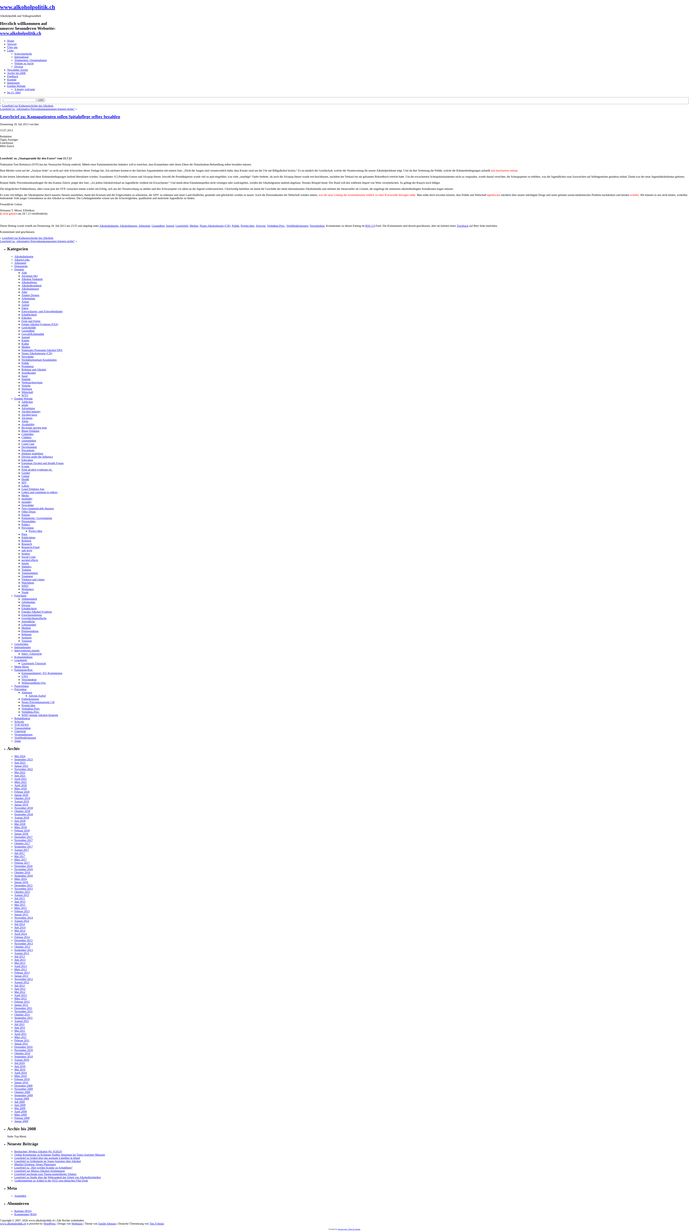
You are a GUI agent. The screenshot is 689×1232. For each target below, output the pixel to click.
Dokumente (21, 266)
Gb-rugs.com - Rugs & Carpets (349, 1229)
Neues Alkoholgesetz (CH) (215, 225)
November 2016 (23, 869)
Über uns (12, 47)
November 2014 (23, 917)
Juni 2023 (19, 762)
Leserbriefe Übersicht (34, 663)
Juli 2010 (19, 1063)
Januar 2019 (21, 804)
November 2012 (23, 979)
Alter (24, 292)
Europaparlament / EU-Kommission (42, 673)
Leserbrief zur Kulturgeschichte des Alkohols (27, 105)
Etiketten (27, 317)
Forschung (20, 595)
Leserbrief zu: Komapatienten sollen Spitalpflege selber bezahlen (60, 116)
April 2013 (20, 966)
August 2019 (21, 801)
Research (27, 543)
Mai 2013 (19, 962)
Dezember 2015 (23, 885)
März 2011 (20, 1037)
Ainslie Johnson (107, 1223)
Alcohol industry (31, 411)
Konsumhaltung (23, 657)
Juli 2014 (19, 924)
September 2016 (23, 875)
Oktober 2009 (22, 1092)
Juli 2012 (19, 985)
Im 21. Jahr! (14, 92)
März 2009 (20, 1114)
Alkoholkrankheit (31, 285)
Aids (24, 272)
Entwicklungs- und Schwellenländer (42, 311)
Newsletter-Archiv (17, 69)
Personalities (29, 521)
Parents (26, 514)
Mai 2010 (19, 1069)
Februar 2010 (22, 1079)
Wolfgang (77, 1223)
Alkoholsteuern (128, 225)
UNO (25, 676)
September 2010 (23, 1056)
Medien (194, 225)
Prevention (28, 527)
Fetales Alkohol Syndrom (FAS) (40, 324)
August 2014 (21, 920)
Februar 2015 (22, 911)
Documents (28, 450)
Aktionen (27, 692)
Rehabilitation (22, 718)
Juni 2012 (19, 988)
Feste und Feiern (31, 321)
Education (27, 460)
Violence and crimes (33, 579)
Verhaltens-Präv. (31, 708)
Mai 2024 (19, 756)
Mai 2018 (19, 824)
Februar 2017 (22, 862)
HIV (24, 482)
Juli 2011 (19, 1024)
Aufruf (25, 304)
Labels (25, 485)
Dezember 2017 (23, 836)
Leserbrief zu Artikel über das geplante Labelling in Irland (47, 1158)
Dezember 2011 (23, 1008)
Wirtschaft (27, 392)
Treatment (27, 576)
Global (25, 476)
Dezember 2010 (23, 1046)
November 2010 (23, 1050)
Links (10, 50)
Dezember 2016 (23, 866)
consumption (29, 440)
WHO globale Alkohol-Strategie (40, 715)
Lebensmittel (29, 624)
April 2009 (20, 1111)
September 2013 (23, 950)
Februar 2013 (22, 972)
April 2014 (20, 933)
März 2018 (20, 827)
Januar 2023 (21, 765)
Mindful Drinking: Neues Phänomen (35, 1164)
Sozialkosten (29, 372)
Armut (25, 301)
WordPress (49, 1223)
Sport (25, 376)
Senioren (27, 637)
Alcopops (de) (30, 275)
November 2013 (23, 943)
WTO (25, 395)
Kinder (25, 340)
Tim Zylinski (156, 1223)
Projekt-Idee (247, 225)
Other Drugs (29, 511)
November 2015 (23, 888)
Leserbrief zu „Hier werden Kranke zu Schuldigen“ (43, 1167)
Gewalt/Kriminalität (33, 334)
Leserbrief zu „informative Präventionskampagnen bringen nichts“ (37, 109)
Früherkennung (30, 699)
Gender (26, 472)
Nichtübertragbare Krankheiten (39, 359)
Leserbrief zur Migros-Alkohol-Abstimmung (39, 1170)
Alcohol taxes (29, 414)
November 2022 (23, 769)
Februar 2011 (21, 1040)
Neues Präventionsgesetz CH (38, 702)
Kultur (25, 343)
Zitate (17, 741)
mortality (27, 501)
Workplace (28, 589)
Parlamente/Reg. (23, 669)
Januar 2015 (21, 914)
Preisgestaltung (30, 631)
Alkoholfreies (29, 282)
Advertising (28, 408)
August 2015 (21, 895)
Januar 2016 (21, 882)
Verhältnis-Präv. (276, 225)
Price (24, 534)
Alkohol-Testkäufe (32, 279)
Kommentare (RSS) (25, 1214)
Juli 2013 (19, 956)
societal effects (30, 560)
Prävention (20, 689)
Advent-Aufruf (37, 695)
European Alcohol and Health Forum (43, 463)
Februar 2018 (22, 830)
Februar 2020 (22, 791)
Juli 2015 (19, 898)
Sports (25, 563)
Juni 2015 (19, 901)
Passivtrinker (21, 686)
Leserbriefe (181, 225)
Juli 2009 (19, 1101)
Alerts (25, 421)
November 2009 (23, 1088)
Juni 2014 (19, 927)
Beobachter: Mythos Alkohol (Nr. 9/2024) (38, 1151)
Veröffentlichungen (297, 225)
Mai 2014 (19, 930)
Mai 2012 (19, 992)
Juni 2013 (19, 959)
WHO (25, 585)
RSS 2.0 (370, 225)
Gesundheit (158, 225)
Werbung (27, 388)
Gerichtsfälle (29, 327)
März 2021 (20, 782)
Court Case (28, 443)
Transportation (30, 573)
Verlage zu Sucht (24, 63)
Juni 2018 (19, 820)
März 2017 (20, 859)
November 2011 (23, 1011)
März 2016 (20, 878)
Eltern (25, 308)
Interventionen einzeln (26, 650)
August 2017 (21, 849)
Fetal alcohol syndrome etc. (37, 469)
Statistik (26, 379)
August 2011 (21, 1021)
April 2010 (20, 1072)
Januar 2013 (21, 975)
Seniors (26, 553)
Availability (28, 424)
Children (26, 437)
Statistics (26, 566)
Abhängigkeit (29, 598)
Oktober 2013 (22, 946)
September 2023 (23, 759)
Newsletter (28, 356)
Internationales (22, 647)
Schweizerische (23, 53)
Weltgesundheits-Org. (34, 682)
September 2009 (23, 1095)
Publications (28, 537)
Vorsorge (27, 640)
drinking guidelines (32, 453)
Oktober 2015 (22, 891)
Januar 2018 (21, 833)
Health (25, 479)
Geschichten (21, 644)
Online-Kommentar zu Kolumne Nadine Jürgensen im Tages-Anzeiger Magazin (59, 1154)
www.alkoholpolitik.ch (27, 7)
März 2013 (20, 969)
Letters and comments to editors (39, 492)
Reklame (27, 634)
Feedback (12, 76)
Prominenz (28, 366)
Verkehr (26, 385)
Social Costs (29, 556)
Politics (26, 524)
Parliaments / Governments (37, 518)
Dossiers (19, 269)
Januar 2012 (21, 1004)
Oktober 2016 (22, 872)
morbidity (27, 498)
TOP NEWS (21, 724)
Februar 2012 (22, 1001)
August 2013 (21, 953)
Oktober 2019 (22, 798)
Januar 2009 (21, 1121)
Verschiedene (317, 225)
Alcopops (27, 418)
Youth (25, 592)
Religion (26, 540)
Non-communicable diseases (38, 508)
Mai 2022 (19, 772)
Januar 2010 (21, 1082)
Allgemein (144, 225)
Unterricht (20, 731)
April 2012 (20, 995)
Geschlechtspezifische (34, 618)
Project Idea (35, 531)
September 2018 (23, 814)
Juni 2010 (19, 1066)
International (21, 56)
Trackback (462, 225)
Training (26, 569)
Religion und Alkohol (34, 369)
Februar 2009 (22, 1117)
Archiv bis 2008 (16, 73)
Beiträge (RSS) (23, 1211)
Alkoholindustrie (108, 225)
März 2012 (20, 998)
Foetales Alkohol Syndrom (37, 611)
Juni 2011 (19, 1027)
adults (25, 405)
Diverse (18, 66)
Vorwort (12, 44)
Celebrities (28, 434)
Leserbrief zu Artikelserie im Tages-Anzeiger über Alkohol (47, 1161)
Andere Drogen (30, 295)
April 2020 (20, 785)
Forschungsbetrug (32, 615)
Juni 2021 (19, 775)
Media (25, 495)
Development (29, 447)
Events (25, 466)
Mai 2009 (19, 1108)
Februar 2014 (22, 937)
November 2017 (23, 840)
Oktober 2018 (22, 811)
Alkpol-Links (22, 259)
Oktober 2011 (22, 1014)
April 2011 (20, 1034)
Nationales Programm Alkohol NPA (42, 350)
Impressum (13, 82)
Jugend (170, 225)
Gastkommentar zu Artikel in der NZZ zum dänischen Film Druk (51, 1180)
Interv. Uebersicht (32, 653)
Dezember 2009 (23, 1085)
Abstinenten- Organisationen (30, 60)
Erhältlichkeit (29, 314)
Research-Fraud (30, 547)
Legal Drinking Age (33, 489)
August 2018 (21, 817)
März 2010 (20, 1076)
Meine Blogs (21, 666)
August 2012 (21, 982)
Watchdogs (28, 582)
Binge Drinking (30, 430)
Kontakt (11, 79)
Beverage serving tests (34, 427)
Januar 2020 (21, 795)
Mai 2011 (19, 1030)
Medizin (26, 627)
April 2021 (20, 778)
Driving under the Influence (37, 456)
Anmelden (20, 1195)
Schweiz (261, 225)
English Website (16, 86)
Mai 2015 (19, 904)
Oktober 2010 (22, 1053)
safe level (27, 550)
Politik (235, 225)
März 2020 (20, 788)
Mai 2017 (19, 856)
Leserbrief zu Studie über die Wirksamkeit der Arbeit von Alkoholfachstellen (57, 1177)
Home (10, 40)
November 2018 (23, 807)
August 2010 (21, 1059)
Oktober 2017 (22, 843)
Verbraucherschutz (32, 382)
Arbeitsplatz (28, 298)
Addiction (27, 401)
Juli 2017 (19, 853)
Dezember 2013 (23, 940)
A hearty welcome (24, 89)
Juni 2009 (19, 1105)
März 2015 (20, 908)
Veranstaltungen (23, 734)
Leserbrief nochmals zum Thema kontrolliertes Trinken (45, 1174)
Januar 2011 (21, 1043)
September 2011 (23, 1017)
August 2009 (21, 1098)
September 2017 (23, 846)
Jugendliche (28, 621)
